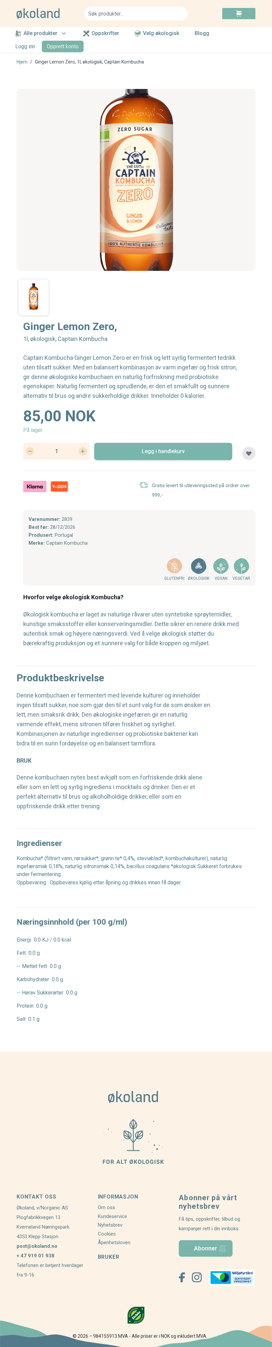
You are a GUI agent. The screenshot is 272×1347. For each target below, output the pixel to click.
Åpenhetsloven (114, 1242)
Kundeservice (112, 1216)
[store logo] (46, 13)
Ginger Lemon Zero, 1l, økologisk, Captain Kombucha (89, 61)
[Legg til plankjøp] (248, 453)
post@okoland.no (37, 1246)
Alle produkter (40, 33)
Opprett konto (63, 46)
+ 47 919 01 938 (35, 1256)
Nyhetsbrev (110, 1225)
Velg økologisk (161, 33)
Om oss (106, 1207)
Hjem (22, 61)
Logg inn (25, 46)
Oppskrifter (105, 33)
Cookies (107, 1234)
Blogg (202, 33)
